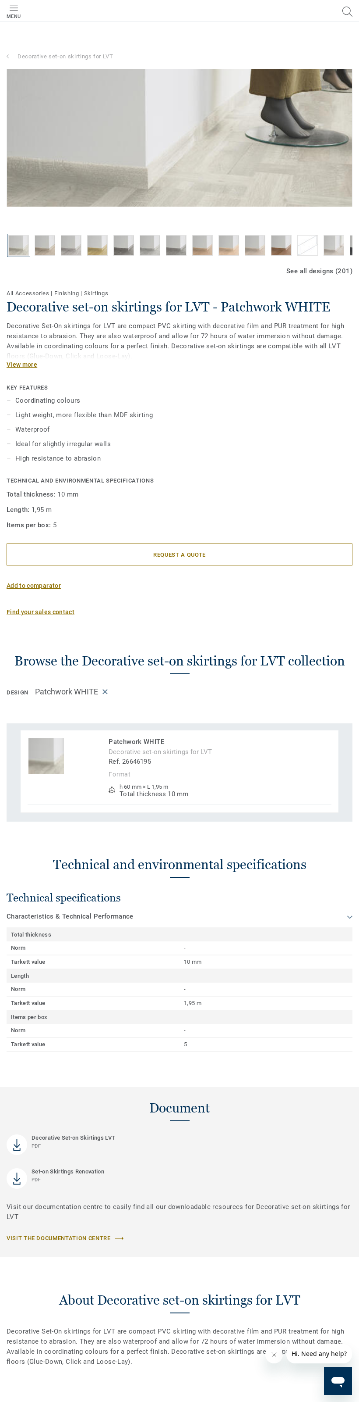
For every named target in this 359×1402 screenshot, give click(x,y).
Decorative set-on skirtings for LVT (65, 56)
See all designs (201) (319, 271)
